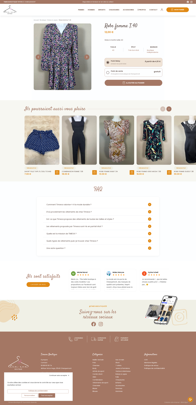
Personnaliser (29, 395)
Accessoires (128, 10)
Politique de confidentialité (154, 368)
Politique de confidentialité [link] (38, 391)
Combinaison (98, 380)
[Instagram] (191, 2)
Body (94, 368)
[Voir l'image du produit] (41, 140)
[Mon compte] (162, 9)
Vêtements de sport (100, 383)
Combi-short (97, 374)
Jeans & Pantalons (123, 368)
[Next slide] (169, 109)
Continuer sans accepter (58, 375)
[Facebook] (188, 2)
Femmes (81, 10)
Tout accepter (47, 395)
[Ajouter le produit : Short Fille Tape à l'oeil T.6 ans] (57, 172)
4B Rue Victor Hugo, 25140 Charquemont (56, 368)
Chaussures (114, 10)
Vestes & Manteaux (123, 371)
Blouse (95, 391)
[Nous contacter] (190, 399)
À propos (44, 360)
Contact (153, 10)
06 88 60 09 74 (46, 365)
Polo (94, 362)
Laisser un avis (38, 284)
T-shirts (118, 365)
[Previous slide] (162, 109)
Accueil (36, 20)
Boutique (43, 20)
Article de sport (98, 371)
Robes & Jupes (52, 20)
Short (118, 362)
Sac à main (120, 360)
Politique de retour (151, 365)
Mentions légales (150, 362)
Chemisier (96, 385)
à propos (142, 10)
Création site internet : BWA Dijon (176, 402)
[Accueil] (10, 9)
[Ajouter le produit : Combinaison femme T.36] (94, 172)
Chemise (96, 365)
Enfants (101, 10)
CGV (146, 360)
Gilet (94, 377)
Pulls (117, 377)
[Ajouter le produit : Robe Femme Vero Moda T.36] (169, 172)
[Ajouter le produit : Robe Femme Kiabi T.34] (132, 172)
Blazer (95, 388)
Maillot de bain (98, 360)
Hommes (91, 10)
